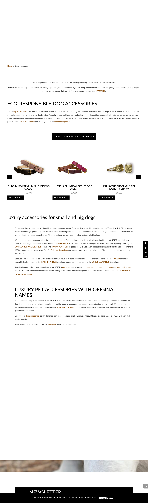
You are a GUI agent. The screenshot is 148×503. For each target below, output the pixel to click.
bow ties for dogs (124, 267)
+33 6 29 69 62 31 (17, 2)
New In (51, 22)
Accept (102, 498)
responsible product (62, 122)
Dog (28, 22)
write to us (52, 325)
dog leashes (88, 267)
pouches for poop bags (103, 267)
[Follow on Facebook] (125, 1)
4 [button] (10, 177)
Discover (14, 197)
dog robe (66, 267)
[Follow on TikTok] (140, 1)
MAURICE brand (28, 122)
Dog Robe (62, 22)
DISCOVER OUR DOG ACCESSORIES (73, 136)
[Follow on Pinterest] (132, 1)
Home (19, 22)
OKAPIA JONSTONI (59, 247)
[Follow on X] (136, 1)
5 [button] (138, 177)
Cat (39, 22)
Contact (102, 22)
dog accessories (20, 112)
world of (122, 271)
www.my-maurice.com (24, 274)
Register (115, 22)
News (88, 22)
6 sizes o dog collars (59, 250)
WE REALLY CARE (65, 307)
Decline (110, 498)
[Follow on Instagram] (128, 1)
